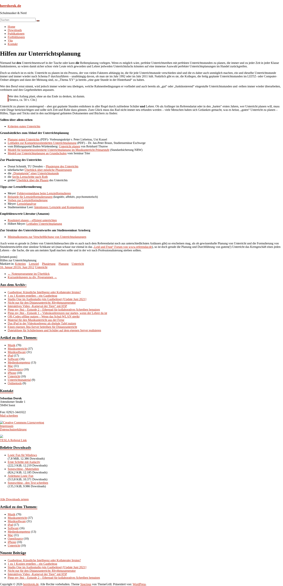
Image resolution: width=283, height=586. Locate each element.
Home (11, 26)
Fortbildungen (16, 37)
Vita (10, 40)
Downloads (15, 30)
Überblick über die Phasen (32, 180)
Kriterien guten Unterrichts (24, 126)
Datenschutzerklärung (13, 429)
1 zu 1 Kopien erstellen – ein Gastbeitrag (32, 295)
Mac (10, 366)
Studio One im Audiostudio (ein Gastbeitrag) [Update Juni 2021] (47, 299)
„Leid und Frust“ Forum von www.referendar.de (122, 246)
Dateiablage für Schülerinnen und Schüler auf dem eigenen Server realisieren (54, 330)
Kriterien (20, 263)
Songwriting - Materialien (23, 469)
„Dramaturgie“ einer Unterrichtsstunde (35, 173)
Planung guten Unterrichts (23, 139)
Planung (64, 263)
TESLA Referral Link (13, 440)
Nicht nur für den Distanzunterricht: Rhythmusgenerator (42, 302)
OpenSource (15, 369)
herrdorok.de (10, 6)
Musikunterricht (17, 348)
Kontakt (13, 44)
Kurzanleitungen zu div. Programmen (32, 277)
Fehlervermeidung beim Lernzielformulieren (44, 193)
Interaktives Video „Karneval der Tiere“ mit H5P (37, 306)
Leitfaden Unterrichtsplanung (44, 223)
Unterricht (78, 263)
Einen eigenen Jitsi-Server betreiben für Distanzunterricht (42, 327)
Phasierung (48, 263)
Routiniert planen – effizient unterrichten (32, 220)
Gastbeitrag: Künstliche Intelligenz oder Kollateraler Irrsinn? (44, 292)
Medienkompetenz (19, 362)
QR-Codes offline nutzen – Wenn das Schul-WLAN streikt (44, 316)
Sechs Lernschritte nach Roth (30, 176)
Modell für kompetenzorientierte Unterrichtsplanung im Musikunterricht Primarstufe (58, 149)
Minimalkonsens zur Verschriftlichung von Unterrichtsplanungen (47, 236)
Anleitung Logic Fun (20, 475)
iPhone (12, 373)
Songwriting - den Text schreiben (28, 482)
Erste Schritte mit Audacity (24, 462)
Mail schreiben (9, 415)
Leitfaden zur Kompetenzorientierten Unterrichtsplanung (42, 143)
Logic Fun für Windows (22, 455)
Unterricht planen (69, 146)
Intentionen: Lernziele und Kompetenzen (59, 207)
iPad (10, 355)
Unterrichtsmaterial (19, 379)
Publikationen (16, 33)
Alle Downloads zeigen (14, 499)
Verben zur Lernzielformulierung (28, 200)
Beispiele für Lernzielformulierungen (30, 196)
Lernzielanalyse (26, 203)
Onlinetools (15, 383)
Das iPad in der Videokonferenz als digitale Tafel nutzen (42, 323)
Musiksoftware (17, 352)
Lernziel (34, 263)
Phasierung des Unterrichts (62, 166)
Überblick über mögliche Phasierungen (48, 169)
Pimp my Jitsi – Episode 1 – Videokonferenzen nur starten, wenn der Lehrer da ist (57, 313)
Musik (11, 345)
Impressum (6, 426)
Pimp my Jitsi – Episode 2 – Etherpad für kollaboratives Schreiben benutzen (54, 309)
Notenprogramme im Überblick (29, 273)
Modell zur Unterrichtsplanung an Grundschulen (37, 153)
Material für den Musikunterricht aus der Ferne (36, 320)
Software (13, 359)
